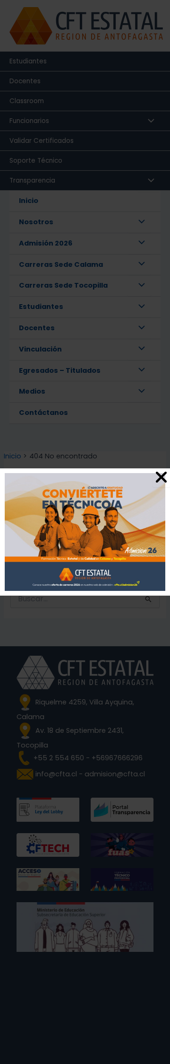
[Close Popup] (161, 477)
